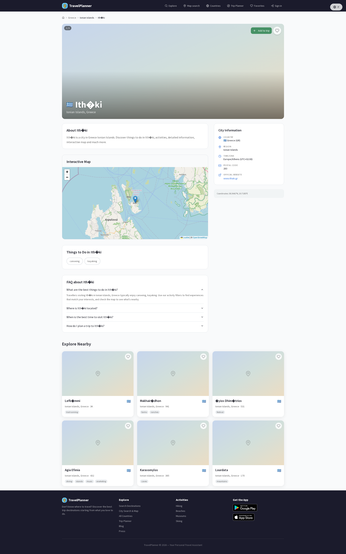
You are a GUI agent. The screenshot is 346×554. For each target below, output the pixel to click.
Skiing (179, 521)
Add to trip (264, 30)
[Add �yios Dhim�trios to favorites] (278, 356)
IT (338, 7)
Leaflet (186, 237)
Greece (72, 17)
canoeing (75, 261)
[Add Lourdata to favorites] (278, 426)
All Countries (125, 516)
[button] (135, 199)
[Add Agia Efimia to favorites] (128, 426)
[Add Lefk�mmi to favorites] (128, 356)
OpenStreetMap (200, 237)
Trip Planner (125, 521)
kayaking (92, 261)
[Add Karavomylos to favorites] (203, 426)
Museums (181, 516)
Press (122, 531)
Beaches (180, 511)
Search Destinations (130, 506)
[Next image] (278, 71)
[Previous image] (67, 71)
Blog (121, 526)
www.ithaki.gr (230, 178)
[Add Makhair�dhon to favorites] (203, 356)
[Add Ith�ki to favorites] (277, 31)
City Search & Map (128, 511)
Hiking (179, 506)
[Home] (63, 17)
